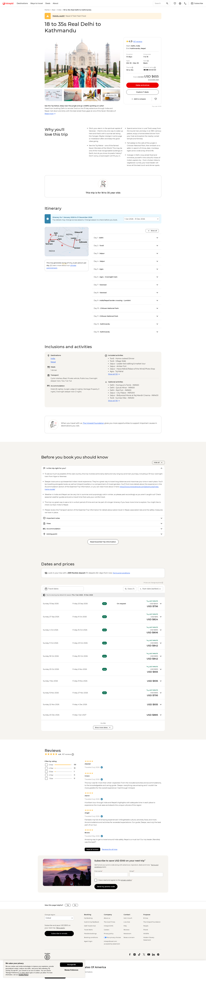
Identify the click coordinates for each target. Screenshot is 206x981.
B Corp (145, 918)
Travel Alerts (88, 930)
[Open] (72, 754)
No (75, 905)
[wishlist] (174, 3)
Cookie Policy (23, 975)
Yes (68, 905)
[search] (159, 3)
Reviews (126, 930)
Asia (53, 10)
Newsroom (127, 933)
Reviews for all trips (109, 849)
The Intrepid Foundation (152, 922)
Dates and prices (142, 85)
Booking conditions (91, 937)
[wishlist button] (155, 99)
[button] (82, 62)
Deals (47, 3)
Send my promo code (106, 886)
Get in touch (128, 918)
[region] (44, 969)
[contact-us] (185, 3)
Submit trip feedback (91, 922)
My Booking (88, 918)
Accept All (71, 965)
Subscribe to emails (59, 933)
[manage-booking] (180, 3)
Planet (145, 930)
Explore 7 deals (142, 92)
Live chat (127, 922)
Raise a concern (129, 937)
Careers (106, 930)
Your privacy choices (113, 937)
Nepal (53, 362)
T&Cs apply (60, 928)
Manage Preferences (71, 970)
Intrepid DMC (108, 926)
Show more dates (101, 727)
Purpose (146, 915)
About (55, 3)
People (145, 926)
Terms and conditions (121, 573)
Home (47, 10)
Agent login (88, 941)
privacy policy (126, 880)
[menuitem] (8, 3)
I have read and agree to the (115, 880)
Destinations (22, 3)
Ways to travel (36, 3)
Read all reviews (92, 849)
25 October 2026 (153, 79)
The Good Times (109, 922)
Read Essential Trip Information (103, 542)
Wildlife (146, 933)
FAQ (125, 926)
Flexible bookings (90, 933)
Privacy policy (108, 933)
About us (107, 918)
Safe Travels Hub (90, 926)
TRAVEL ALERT (58, 16)
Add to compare (140, 99)
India (59, 10)
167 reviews (137, 41)
